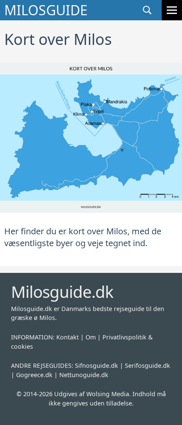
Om (90, 337)
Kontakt (67, 337)
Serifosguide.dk (147, 365)
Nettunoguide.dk (83, 375)
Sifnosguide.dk (96, 365)
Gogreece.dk (34, 375)
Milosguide (46, 10)
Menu (172, 10)
